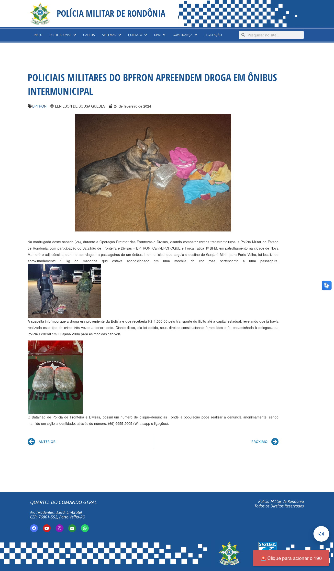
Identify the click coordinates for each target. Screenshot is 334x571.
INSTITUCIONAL (60, 35)
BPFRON (39, 106)
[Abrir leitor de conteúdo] (321, 534)
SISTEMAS (109, 35)
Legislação (213, 35)
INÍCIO (38, 35)
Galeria (89, 35)
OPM (157, 35)
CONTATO (135, 35)
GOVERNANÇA (182, 35)
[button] (62, 35)
